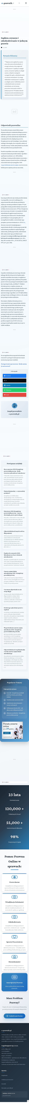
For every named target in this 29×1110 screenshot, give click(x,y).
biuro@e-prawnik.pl (7, 1088)
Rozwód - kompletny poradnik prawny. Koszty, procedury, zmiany (15, 695)
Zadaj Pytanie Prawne (16, 1016)
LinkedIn (8, 385)
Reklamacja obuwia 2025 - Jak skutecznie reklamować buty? (15, 709)
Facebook (8, 375)
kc (24, 222)
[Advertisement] (15, 20)
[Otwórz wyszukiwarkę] (19, 3)
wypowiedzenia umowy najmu (10, 165)
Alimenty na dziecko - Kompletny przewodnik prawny (16, 714)
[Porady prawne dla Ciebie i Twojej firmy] (12, 738)
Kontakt (4, 1084)
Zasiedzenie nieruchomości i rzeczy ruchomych (14, 704)
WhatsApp (8, 390)
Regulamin (4, 1075)
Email (7, 394)
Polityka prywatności (7, 1079)
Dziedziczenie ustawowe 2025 (15, 700)
